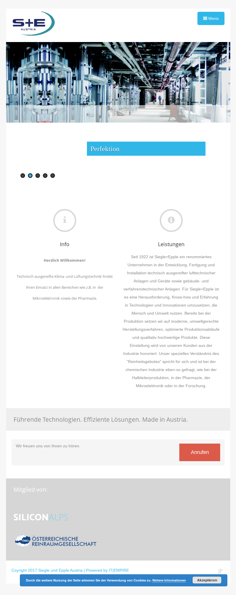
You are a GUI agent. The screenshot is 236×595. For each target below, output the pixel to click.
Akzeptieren (207, 580)
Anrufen (200, 452)
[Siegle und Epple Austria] (33, 25)
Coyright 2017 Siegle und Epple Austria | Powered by (60, 570)
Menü (213, 18)
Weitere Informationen (169, 580)
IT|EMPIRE (119, 570)
